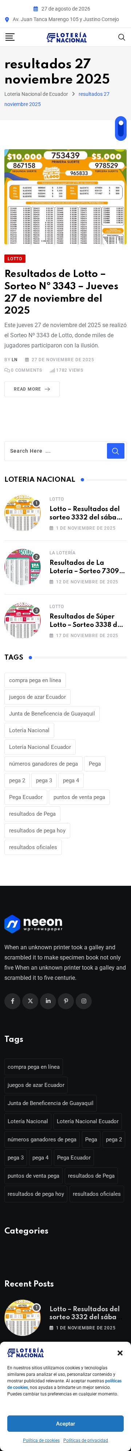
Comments (26, 370)
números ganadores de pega (43, 764)
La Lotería (62, 552)
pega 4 (71, 780)
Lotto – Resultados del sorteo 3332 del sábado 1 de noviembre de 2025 (87, 517)
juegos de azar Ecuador (37, 697)
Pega (95, 764)
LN (15, 359)
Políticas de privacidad (85, 1440)
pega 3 (44, 780)
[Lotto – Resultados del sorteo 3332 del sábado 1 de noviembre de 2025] (22, 513)
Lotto (56, 499)
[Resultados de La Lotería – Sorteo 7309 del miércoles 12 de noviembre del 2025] (22, 567)
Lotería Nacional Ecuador (40, 747)
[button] (120, 1352)
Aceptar (65, 1424)
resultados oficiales (33, 847)
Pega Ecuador (26, 797)
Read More (27, 389)
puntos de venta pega (79, 797)
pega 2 (17, 780)
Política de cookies (41, 1440)
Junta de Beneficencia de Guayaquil (52, 713)
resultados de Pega (32, 814)
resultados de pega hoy (37, 830)
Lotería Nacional (29, 730)
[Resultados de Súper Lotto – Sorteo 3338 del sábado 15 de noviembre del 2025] (22, 621)
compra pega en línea (35, 680)
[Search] (122, 37)
